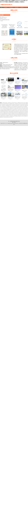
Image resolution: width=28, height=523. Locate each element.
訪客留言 (2, 8)
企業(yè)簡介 (5, 7)
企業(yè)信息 (22, 7)
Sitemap (14, 124)
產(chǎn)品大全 (11, 7)
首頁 (1, 7)
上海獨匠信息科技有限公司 (6, 4)
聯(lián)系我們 (16, 7)
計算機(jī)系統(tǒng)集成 (10, 123)
